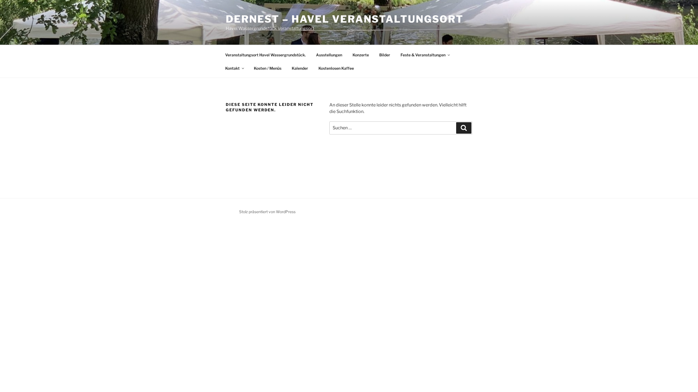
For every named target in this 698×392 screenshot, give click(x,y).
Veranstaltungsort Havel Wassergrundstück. (265, 55)
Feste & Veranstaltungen (423, 55)
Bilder (384, 55)
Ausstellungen (329, 55)
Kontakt (232, 68)
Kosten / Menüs (267, 68)
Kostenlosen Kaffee (336, 68)
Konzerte (361, 55)
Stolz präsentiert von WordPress (267, 211)
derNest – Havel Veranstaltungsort (345, 19)
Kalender (300, 68)
